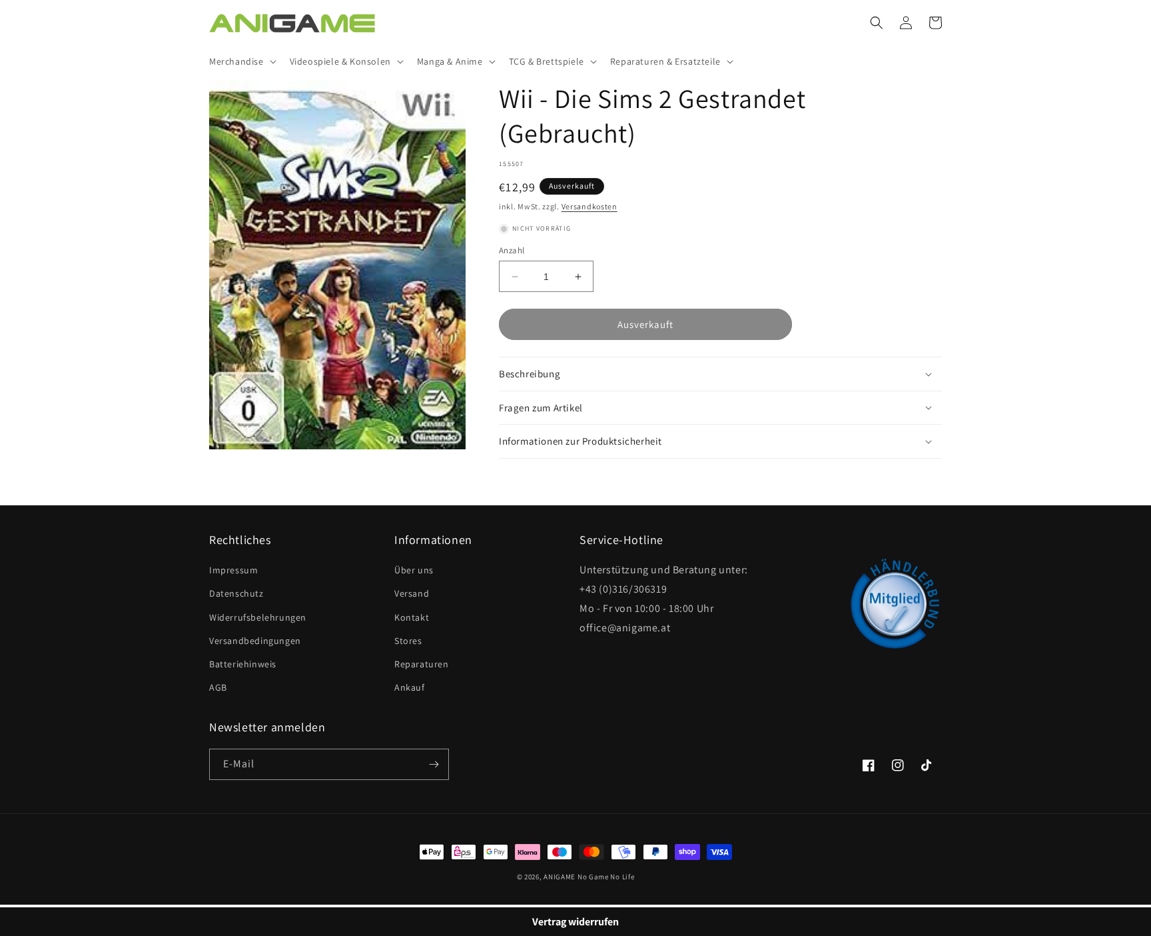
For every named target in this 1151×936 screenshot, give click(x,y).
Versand (411, 593)
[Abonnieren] (433, 764)
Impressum (233, 570)
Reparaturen (421, 664)
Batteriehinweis (242, 664)
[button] (241, 61)
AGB (218, 687)
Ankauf (409, 687)
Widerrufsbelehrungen (257, 617)
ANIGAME (560, 876)
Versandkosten (589, 206)
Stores (408, 641)
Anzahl (511, 250)
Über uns (414, 570)
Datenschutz (236, 593)
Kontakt (411, 617)
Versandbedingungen (255, 641)
